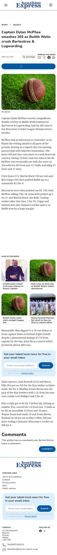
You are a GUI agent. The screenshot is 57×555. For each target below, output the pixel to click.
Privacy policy (9, 482)
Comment (47, 449)
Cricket (17, 25)
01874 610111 (17, 544)
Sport (4, 25)
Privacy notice (27, 373)
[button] (5, 5)
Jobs (4, 485)
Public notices (9, 488)
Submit (46, 365)
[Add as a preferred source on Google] (29, 57)
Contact (6, 479)
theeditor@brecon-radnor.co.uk (22, 549)
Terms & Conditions (11, 476)
